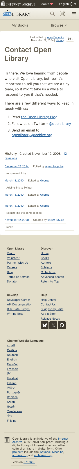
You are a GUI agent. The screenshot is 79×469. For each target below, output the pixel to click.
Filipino (11, 420)
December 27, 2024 (17, 166)
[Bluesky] (44, 325)
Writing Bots (15, 313)
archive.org (19, 455)
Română (12, 397)
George (44, 180)
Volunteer (13, 258)
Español (12, 364)
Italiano (11, 383)
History (60, 40)
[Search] (52, 14)
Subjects (46, 267)
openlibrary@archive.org (32, 135)
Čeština (12, 350)
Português (14, 392)
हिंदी (9, 373)
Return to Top (50, 281)
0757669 (29, 462)
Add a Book (48, 313)
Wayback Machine (51, 452)
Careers (12, 267)
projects (17, 452)
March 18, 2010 (14, 180)
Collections (48, 272)
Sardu (11, 402)
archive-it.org (43, 455)
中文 (10, 416)
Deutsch (12, 355)
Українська (14, 411)
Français (12, 369)
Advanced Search (52, 276)
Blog (10, 272)
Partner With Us (17, 262)
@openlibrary (60, 123)
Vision (11, 253)
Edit (70, 38)
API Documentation (19, 304)
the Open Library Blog (39, 117)
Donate (46, 4)
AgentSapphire (55, 37)
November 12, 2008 (17, 219)
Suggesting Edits (52, 309)
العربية (11, 345)
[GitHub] (62, 325)
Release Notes (50, 318)
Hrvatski (12, 378)
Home (44, 253)
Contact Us (48, 304)
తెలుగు (10, 406)
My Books (20, 25)
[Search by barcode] (62, 14)
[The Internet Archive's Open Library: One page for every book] (17, 13)
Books (45, 258)
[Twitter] (53, 325)
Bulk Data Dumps (18, 309)
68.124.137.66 (55, 219)
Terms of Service (18, 276)
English (12, 359)
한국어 (11, 387)
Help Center (48, 299)
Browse (57, 25)
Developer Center (18, 299)
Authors (46, 262)
